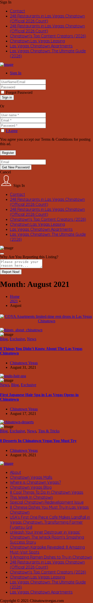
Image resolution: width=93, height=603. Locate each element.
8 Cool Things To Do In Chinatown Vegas (46, 492)
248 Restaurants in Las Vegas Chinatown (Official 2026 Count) (47, 18)
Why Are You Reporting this (29, 257)
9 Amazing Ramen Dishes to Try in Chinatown (51, 557)
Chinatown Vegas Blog (31, 487)
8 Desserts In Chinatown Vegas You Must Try (38, 441)
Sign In (15, 73)
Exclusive (17, 339)
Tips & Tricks (49, 431)
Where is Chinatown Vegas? (35, 482)
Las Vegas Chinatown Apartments (41, 45)
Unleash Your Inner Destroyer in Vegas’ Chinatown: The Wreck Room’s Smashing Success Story (47, 537)
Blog (4, 339)
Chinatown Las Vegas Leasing (37, 40)
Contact (17, 10)
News (31, 339)
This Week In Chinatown (31, 497)
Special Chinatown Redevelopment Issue (47, 502)
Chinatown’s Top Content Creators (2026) (48, 35)
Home (15, 296)
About (15, 472)
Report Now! (11, 272)
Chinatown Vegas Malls (31, 477)
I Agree (12, 131)
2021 (14, 301)
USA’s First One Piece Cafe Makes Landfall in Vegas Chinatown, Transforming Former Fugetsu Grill (50, 522)
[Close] (2, 253)
